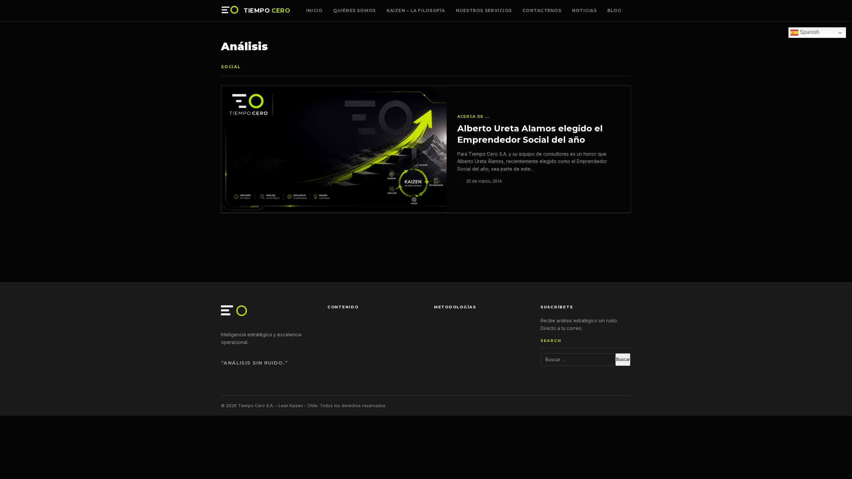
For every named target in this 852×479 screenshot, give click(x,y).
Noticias (584, 10)
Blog (614, 10)
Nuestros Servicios (484, 10)
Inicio (314, 10)
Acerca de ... (473, 116)
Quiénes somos (354, 10)
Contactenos (542, 10)
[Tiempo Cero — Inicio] (230, 10)
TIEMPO (267, 11)
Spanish (808, 32)
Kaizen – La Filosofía (416, 10)
